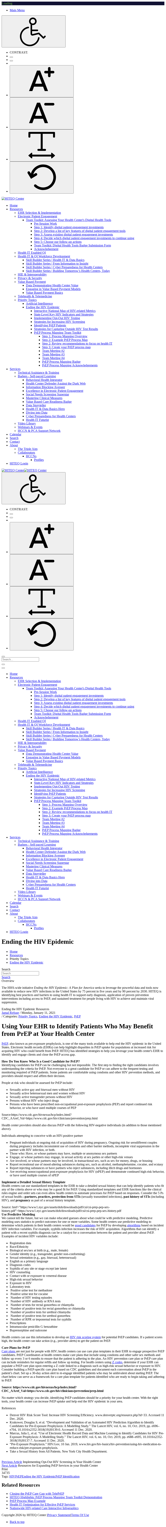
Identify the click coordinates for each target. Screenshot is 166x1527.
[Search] (3, 656)
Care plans (9, 1351)
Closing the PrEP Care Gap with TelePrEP (37, 1493)
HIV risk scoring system (85, 1337)
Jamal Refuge (10, 1012)
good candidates (85, 1225)
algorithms (133, 1225)
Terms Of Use (80, 1515)
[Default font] (42, 178)
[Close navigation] (3, 668)
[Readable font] (42, 145)
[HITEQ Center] (13, 198)
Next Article (9, 1465)
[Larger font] (42, 81)
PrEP (77, 1016)
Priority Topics (27, 1016)
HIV (12, 1476)
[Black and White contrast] (11, 60)
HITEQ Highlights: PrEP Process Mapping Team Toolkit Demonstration (56, 1497)
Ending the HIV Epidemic (55, 1016)
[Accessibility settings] (34, 31)
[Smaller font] (42, 113)
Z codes (117, 1362)
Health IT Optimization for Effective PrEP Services (42, 1504)
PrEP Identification (67, 1476)
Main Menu (17, 10)
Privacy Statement (58, 1515)
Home (14, 951)
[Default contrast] (11, 57)
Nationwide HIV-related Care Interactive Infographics (44, 1508)
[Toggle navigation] (3, 664)
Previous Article (12, 1462)
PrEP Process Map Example (28, 1501)
